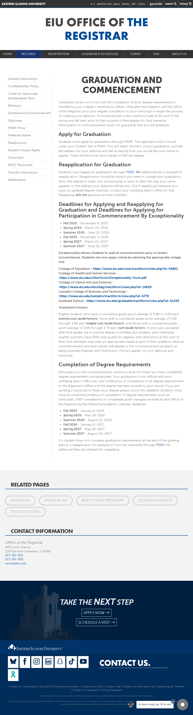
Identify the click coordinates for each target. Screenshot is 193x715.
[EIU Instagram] (36, 662)
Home (7, 54)
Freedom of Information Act (138, 686)
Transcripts (16, 157)
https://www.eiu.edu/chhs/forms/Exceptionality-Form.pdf (102, 278)
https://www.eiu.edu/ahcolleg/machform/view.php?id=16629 (105, 287)
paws (117, 3)
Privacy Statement (112, 690)
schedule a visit (94, 622)
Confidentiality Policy (23, 86)
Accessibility (30, 686)
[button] (182, 704)
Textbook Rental (25, 512)
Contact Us (15, 686)
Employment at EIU (92, 686)
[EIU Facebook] (25, 662)
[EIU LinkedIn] (48, 662)
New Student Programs (102, 500)
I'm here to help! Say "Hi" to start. (155, 704)
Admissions (20, 500)
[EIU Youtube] (83, 662)
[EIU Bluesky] (13, 662)
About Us (179, 54)
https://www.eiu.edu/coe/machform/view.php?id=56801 (135, 269)
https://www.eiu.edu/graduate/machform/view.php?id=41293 (133, 301)
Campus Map (112, 686)
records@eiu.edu (15, 563)
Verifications (17, 180)
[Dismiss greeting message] (173, 701)
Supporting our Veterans (171, 686)
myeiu (141, 3)
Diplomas (15, 120)
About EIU (44, 686)
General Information (23, 79)
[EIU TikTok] (71, 662)
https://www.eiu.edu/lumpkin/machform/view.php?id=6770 (104, 296)
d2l (133, 3)
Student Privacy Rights (24, 150)
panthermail (104, 3)
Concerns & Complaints (86, 690)
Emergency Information (66, 686)
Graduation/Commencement (29, 113)
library (125, 3)
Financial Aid (55, 500)
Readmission (17, 143)
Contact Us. (124, 662)
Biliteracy (14, 105)
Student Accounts (155, 500)
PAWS (130, 172)
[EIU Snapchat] (60, 662)
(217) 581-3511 (14, 555)
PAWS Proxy (16, 128)
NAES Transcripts (20, 165)
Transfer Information (23, 172)
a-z (93, 3)
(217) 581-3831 (14, 559)
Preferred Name (19, 135)
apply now (94, 612)
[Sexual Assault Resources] (13, 675)
